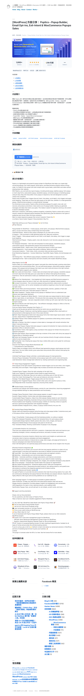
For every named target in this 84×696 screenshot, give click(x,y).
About (23, 9)
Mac (16, 672)
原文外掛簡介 (19, 85)
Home (14, 9)
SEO (34, 672)
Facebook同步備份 (51, 604)
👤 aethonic (16, 149)
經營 (29, 681)
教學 (29, 679)
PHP (28, 672)
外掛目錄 (18, 35)
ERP (26, 668)
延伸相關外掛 (19, 88)
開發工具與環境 (55, 644)
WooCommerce (25, 674)
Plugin (31, 672)
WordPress (53, 620)
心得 (21, 679)
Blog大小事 (48, 601)
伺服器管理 (53, 633)
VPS (18, 674)
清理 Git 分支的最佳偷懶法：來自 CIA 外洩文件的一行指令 (26, 622)
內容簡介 (18, 78)
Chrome (20, 668)
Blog (18, 9)
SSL (36, 672)
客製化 (16, 679)
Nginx (22, 672)
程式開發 (52, 635)
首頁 (13, 35)
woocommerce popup (46, 138)
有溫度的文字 (49, 652)
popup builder (23, 138)
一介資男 (15, 5)
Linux (13, 672)
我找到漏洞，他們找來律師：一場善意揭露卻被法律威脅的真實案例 (25, 603)
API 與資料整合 (54, 614)
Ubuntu (14, 674)
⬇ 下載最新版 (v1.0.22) (23, 157)
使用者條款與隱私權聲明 (44, 690)
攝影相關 (47, 646)
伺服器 (28, 676)
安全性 (13, 679)
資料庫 (51, 638)
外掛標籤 (18, 80)
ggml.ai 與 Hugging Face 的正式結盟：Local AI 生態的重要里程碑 (25, 627)
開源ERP (13, 683)
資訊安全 (52, 641)
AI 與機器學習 (54, 612)
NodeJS (25, 672)
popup (15, 138)
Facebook (31, 668)
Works (35, 9)
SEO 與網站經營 (55, 617)
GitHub (36, 690)
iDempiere (30, 669)
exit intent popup (33, 138)
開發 (16, 683)
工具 (18, 679)
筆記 (27, 681)
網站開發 (33, 681)
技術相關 (47, 609)
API (13, 668)
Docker (24, 668)
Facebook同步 (15, 669)
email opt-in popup (59, 138)
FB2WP (19, 669)
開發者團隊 (18, 83)
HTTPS (26, 669)
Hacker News (49, 606)
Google (22, 669)
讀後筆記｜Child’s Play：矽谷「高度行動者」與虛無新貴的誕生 (26, 609)
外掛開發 (56, 630)
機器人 (21, 681)
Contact (29, 9)
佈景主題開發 (58, 627)
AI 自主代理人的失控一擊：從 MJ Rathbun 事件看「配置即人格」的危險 (26, 616)
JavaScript (34, 669)
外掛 (31, 677)
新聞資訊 (47, 649)
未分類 (46, 654)
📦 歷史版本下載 (18, 172)
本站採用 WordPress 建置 (22, 690)
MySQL (18, 672)
